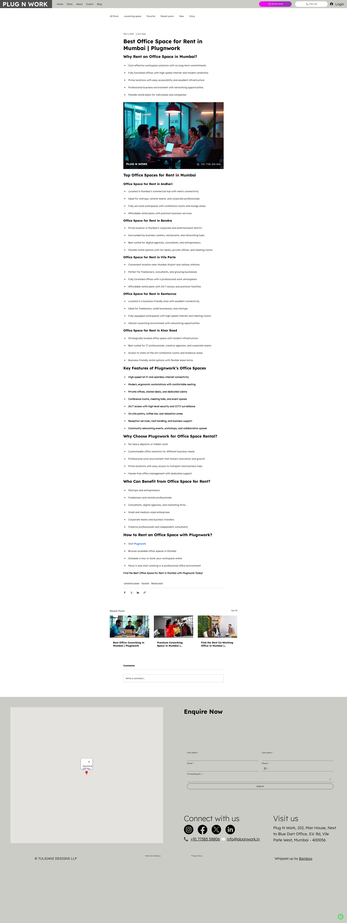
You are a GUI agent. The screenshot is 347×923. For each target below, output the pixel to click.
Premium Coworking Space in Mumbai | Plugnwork (170, 644)
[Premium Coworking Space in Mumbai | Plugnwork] (173, 627)
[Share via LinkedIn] (138, 592)
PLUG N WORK (25, 4)
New (181, 16)
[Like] (340, 916)
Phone (265, 763)
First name (192, 752)
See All (234, 610)
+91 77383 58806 (205, 839)
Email (190, 763)
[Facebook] (202, 829)
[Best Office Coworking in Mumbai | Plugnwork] (129, 627)
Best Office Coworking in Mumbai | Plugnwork (128, 644)
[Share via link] (144, 592)
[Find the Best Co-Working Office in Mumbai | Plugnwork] (217, 627)
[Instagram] (188, 829)
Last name (267, 752)
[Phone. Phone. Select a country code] (266, 768)
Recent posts (167, 16)
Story (192, 16)
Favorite (151, 16)
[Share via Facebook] (124, 592)
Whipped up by (293, 858)
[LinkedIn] (230, 829)
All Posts (114, 16)
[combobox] (260, 779)
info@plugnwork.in (243, 839)
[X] (216, 829)
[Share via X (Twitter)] (131, 592)
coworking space (132, 16)
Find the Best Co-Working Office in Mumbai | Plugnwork (217, 644)
